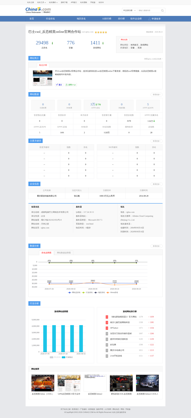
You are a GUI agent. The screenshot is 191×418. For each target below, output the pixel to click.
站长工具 (40, 2)
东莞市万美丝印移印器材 (121, 333)
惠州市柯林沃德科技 (119, 339)
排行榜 (121, 18)
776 (71, 42)
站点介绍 (43, 65)
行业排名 (50, 18)
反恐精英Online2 (95, 394)
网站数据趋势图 (64, 253)
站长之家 (30, 2)
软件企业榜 (136, 18)
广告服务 (83, 409)
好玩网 (113, 345)
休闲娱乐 (134, 45)
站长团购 (83, 2)
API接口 (74, 2)
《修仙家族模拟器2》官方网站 (123, 317)
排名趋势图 (46, 253)
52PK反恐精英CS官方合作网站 (69, 394)
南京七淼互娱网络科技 (120, 322)
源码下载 (64, 2)
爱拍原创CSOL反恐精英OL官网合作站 (121, 394)
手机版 (127, 409)
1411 (95, 42)
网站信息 (124, 40)
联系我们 (75, 409)
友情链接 (91, 409)
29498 (43, 42)
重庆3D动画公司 (117, 350)
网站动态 (116, 409)
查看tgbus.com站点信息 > (153, 59)
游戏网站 (97, 48)
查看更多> (157, 95)
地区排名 (81, 18)
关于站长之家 (66, 409)
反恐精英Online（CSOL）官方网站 (43, 394)
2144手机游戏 (116, 356)
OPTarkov (114, 328)
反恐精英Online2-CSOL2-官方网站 (147, 394)
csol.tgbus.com (87, 32)
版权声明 (99, 409)
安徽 (71, 48)
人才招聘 (107, 409)
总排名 (44, 48)
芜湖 (140, 48)
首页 (32, 18)
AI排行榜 (106, 18)
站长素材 (52, 2)
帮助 (122, 409)
